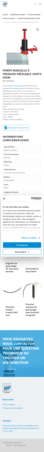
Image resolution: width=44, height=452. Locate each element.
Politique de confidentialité (13, 408)
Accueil (5, 14)
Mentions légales (9, 404)
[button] (38, 29)
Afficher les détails (29, 238)
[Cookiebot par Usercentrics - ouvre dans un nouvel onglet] (31, 198)
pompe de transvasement (17, 86)
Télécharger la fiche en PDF (18, 128)
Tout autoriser (22, 245)
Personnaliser (20, 252)
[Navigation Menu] (40, 4)
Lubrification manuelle (17, 14)
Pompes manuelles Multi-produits (28, 18)
